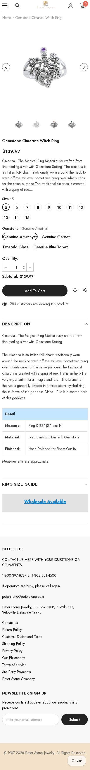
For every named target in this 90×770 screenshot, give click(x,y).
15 (27, 218)
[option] (45, 67)
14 (16, 218)
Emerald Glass (15, 247)
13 (6, 218)
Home (6, 17)
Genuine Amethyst (20, 237)
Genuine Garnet (56, 237)
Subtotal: (10, 276)
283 (13, 304)
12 (81, 207)
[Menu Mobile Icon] (4, 5)
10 (59, 207)
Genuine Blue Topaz (50, 247)
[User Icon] (70, 5)
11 (70, 207)
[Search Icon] (17, 5)
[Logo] (45, 5)
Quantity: (10, 258)
